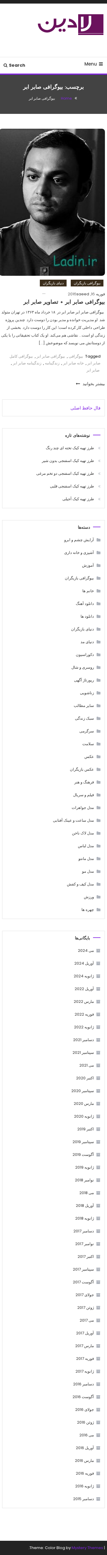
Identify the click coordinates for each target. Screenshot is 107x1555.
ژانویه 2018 (84, 1218)
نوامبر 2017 (84, 1244)
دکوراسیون (85, 654)
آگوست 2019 (83, 1154)
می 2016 (86, 1435)
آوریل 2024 (84, 963)
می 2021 (86, 1065)
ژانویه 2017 (84, 1371)
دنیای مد (87, 642)
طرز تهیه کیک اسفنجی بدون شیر (68, 460)
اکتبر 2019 (85, 1129)
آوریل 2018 (85, 1205)
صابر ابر (93, 370)
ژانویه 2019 (84, 1167)
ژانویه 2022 (84, 1027)
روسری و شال (82, 667)
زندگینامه (52, 363)
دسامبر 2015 (83, 1499)
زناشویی (87, 693)
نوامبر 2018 (84, 1180)
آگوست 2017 (83, 1282)
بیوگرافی (76, 356)
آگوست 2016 (83, 1397)
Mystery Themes (87, 1548)
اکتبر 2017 (86, 1256)
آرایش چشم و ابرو (79, 540)
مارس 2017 (84, 1346)
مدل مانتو (86, 858)
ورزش (89, 897)
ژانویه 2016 (84, 1486)
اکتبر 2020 (85, 1078)
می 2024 (86, 950)
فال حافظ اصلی (85, 408)
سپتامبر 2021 (83, 1052)
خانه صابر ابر (73, 363)
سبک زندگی (84, 718)
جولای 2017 (84, 1295)
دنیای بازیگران (53, 283)
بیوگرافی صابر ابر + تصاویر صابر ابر (64, 302)
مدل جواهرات (83, 807)
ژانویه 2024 (84, 976)
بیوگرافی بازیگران (87, 283)
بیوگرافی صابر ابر (51, 356)
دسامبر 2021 (83, 1040)
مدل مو (88, 871)
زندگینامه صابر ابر (27, 363)
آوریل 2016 (85, 1448)
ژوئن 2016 (85, 1422)
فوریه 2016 (85, 1473)
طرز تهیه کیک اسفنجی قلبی (72, 486)
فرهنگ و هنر (84, 782)
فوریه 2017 (85, 1358)
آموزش (88, 565)
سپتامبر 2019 (83, 1142)
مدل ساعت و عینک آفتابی (73, 820)
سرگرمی (86, 731)
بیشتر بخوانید (93, 384)
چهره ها (87, 909)
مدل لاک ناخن (83, 833)
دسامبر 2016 (83, 1384)
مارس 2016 (84, 1460)
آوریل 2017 (85, 1333)
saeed (82, 294)
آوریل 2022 (84, 989)
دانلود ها (87, 616)
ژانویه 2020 (84, 1116)
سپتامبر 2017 (83, 1269)
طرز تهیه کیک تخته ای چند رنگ (70, 448)
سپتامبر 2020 (82, 1091)
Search (17, 65)
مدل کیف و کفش (80, 884)
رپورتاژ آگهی (84, 680)
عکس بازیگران (82, 769)
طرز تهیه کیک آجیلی (78, 499)
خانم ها (88, 591)
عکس (89, 756)
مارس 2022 (84, 1001)
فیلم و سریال (83, 795)
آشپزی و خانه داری (79, 552)
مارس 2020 (84, 1103)
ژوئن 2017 (85, 1307)
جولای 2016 (84, 1409)
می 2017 (87, 1320)
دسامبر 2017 (83, 1231)
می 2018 (86, 1193)
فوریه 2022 (84, 1014)
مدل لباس (86, 846)
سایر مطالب (84, 705)
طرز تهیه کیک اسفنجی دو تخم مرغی (65, 473)
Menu (90, 64)
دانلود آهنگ (85, 603)
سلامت (88, 744)
